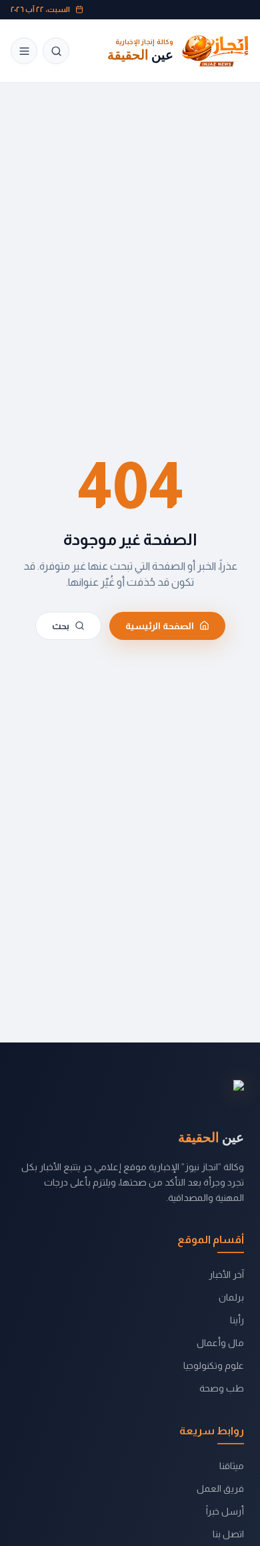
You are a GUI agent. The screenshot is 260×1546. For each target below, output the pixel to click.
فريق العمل (220, 1488)
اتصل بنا (228, 1534)
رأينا (237, 1320)
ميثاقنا (231, 1465)
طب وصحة (221, 1388)
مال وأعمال (220, 1342)
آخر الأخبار (226, 1274)
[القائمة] (24, 50)
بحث (60, 626)
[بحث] (56, 50)
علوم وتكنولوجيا (213, 1365)
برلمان (231, 1297)
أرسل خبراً (225, 1511)
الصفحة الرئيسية (159, 626)
